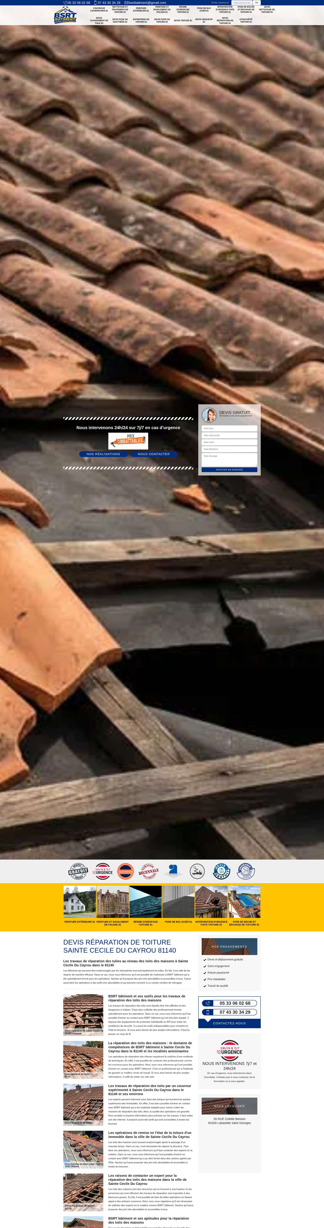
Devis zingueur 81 (204, 20)
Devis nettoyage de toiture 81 (267, 9)
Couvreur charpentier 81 (99, 9)
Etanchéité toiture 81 (246, 20)
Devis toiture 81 (183, 20)
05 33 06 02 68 (79, 3)
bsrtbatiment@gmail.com (147, 3)
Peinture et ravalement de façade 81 (162, 9)
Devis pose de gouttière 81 (120, 20)
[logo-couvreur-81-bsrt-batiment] (65, 15)
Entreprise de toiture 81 (141, 20)
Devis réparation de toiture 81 (225, 20)
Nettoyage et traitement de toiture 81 (120, 9)
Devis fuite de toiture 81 (162, 20)
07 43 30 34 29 (109, 3)
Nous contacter (154, 454)
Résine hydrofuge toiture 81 (183, 9)
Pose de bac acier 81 (204, 9)
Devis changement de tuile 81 (99, 20)
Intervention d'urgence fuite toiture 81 (225, 9)
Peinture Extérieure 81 (141, 9)
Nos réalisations (103, 454)
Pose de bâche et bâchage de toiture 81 (246, 9)
